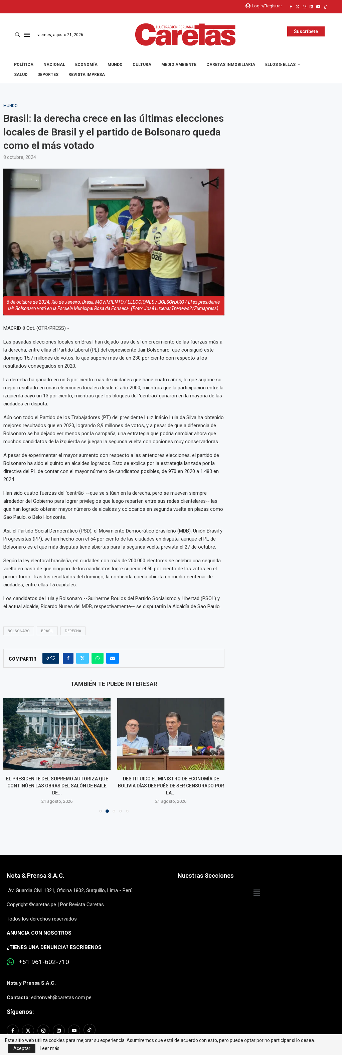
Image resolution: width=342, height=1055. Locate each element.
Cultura (142, 64)
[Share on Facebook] (68, 658)
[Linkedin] (311, 6)
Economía (86, 64)
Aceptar (21, 1048)
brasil (47, 631)
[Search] (17, 34)
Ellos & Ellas (280, 64)
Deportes (47, 74)
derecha (73, 631)
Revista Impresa (86, 74)
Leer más (49, 1048)
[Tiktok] (325, 6)
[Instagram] (305, 6)
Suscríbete (306, 31)
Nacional (54, 64)
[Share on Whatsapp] (98, 658)
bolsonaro (19, 631)
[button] (12, 755)
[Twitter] (297, 6)
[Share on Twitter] (82, 658)
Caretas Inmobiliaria (230, 64)
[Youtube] (318, 6)
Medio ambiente (178, 64)
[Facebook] (291, 6)
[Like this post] (52, 658)
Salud (20, 74)
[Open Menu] (27, 35)
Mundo (115, 64)
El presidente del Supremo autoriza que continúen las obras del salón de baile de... (57, 785)
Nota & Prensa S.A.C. (35, 875)
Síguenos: (20, 1011)
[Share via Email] (112, 658)
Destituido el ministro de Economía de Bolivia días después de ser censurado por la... (171, 785)
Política (23, 64)
